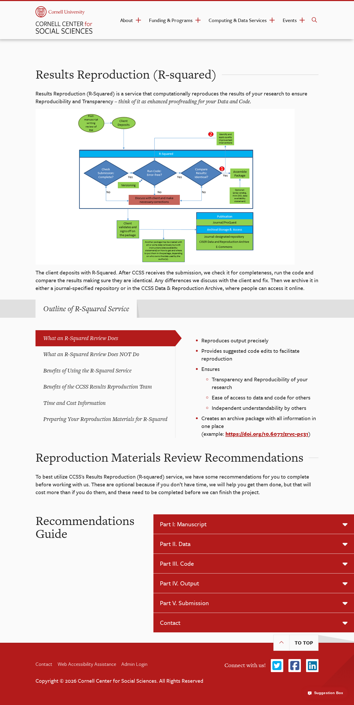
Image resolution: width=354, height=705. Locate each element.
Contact (44, 663)
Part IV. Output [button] (179, 583)
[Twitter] (277, 666)
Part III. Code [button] (177, 563)
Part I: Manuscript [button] (183, 524)
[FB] (294, 666)
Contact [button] (170, 622)
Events (290, 20)
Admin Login (134, 663)
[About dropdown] (138, 20)
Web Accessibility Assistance (87, 663)
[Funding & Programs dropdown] (198, 20)
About (126, 20)
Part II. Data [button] (175, 543)
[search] (314, 20)
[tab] (86, 309)
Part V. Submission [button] (184, 602)
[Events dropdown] (302, 20)
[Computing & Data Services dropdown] (272, 20)
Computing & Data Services (238, 20)
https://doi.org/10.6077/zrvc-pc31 (266, 434)
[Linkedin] (312, 666)
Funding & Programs (171, 20)
